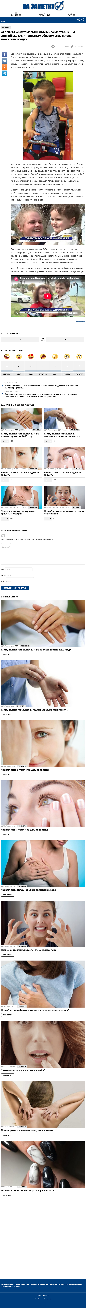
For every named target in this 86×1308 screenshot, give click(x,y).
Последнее (16, 15)
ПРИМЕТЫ (36, 430)
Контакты (47, 1299)
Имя (2, 569)
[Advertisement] (18, 1239)
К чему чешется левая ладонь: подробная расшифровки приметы (62, 435)
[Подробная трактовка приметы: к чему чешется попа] (64, 497)
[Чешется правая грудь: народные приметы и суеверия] (21, 497)
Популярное (44, 15)
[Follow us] (78, 20)
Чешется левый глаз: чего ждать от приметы (62, 474)
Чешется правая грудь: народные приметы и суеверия (18, 512)
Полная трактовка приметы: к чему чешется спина (27, 1130)
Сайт (3, 582)
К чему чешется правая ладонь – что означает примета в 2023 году (20, 435)
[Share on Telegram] (4, 73)
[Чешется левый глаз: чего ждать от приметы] (64, 458)
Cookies (38, 1299)
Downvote (65, 339)
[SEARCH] (83, 20)
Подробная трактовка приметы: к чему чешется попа (64, 512)
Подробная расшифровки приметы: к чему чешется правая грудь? (35, 1010)
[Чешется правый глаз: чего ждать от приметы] (21, 458)
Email (3, 576)
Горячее (71, 15)
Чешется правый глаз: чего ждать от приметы (20, 474)
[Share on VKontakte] (4, 61)
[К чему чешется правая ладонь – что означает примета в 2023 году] (21, 419)
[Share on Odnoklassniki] (4, 67)
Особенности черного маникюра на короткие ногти (27, 1190)
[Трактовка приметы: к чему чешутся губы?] (43, 1044)
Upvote (20, 339)
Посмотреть (7, 655)
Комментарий (6, 544)
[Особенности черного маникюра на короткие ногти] (43, 1164)
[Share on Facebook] (4, 54)
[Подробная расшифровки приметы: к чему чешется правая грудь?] (43, 984)
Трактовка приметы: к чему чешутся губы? (23, 1070)
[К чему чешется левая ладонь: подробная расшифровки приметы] (64, 419)
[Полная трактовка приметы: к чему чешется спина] (43, 1104)
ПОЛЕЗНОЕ (22, 1187)
